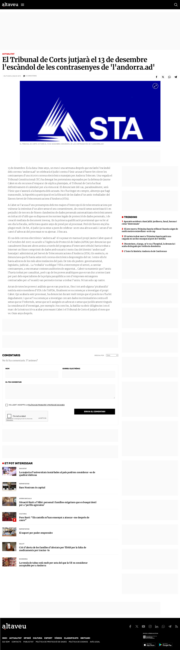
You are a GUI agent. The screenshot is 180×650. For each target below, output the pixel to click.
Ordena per (99, 355)
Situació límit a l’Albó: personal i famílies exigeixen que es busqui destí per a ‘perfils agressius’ (57, 503)
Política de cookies (78, 642)
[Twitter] (163, 77)
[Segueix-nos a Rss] (176, 626)
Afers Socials (25, 498)
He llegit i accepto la (36, 405)
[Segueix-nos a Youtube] (143, 626)
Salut (21, 544)
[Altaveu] (10, 5)
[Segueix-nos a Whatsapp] (163, 626)
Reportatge (24, 484)
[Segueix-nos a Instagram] (150, 626)
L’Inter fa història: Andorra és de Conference (145, 251)
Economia (23, 559)
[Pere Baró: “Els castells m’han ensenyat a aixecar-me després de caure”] (9, 516)
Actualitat (8, 54)
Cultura (23, 514)
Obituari (85, 638)
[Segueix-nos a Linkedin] (156, 626)
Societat (23, 468)
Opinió (27, 638)
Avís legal (95, 642)
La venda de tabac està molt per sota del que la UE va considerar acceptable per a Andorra (53, 564)
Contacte (16, 642)
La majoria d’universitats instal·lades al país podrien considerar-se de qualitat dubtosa (57, 473)
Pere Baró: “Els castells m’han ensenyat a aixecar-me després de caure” (54, 519)
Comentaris (31, 76)
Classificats (71, 638)
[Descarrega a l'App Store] (149, 645)
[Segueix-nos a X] (136, 626)
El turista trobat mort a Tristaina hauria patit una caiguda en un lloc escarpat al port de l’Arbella (146, 237)
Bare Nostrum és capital (32, 487)
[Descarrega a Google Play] (165, 645)
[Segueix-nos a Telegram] (169, 626)
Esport (48, 638)
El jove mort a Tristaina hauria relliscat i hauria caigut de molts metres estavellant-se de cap (150, 230)
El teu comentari (13, 382)
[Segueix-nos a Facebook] (130, 626)
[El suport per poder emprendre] (9, 531)
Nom (7, 369)
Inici (4, 638)
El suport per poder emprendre (36, 533)
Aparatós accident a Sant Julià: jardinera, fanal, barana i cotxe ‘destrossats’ (149, 222)
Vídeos (58, 638)
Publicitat (28, 642)
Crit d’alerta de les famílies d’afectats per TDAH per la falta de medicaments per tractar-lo (52, 549)
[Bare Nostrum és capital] (9, 486)
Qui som (6, 642)
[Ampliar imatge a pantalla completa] (155, 86)
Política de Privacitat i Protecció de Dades (46, 405)
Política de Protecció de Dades (51, 642)
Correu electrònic (71, 369)
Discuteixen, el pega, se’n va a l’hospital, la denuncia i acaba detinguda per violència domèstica (148, 245)
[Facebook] (156, 77)
